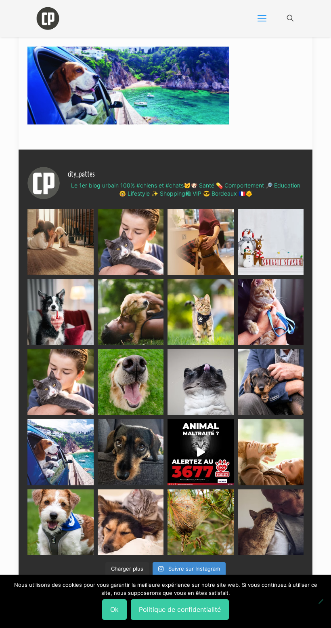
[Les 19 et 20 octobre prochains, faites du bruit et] (60, 382)
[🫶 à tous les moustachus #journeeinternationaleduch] (201, 382)
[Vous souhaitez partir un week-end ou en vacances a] (60, 452)
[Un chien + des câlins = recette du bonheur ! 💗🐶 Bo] (131, 382)
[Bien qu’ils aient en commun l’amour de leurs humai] (131, 522)
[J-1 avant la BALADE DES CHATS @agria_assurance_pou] (201, 312)
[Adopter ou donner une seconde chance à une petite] (271, 382)
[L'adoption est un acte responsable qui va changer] (131, 312)
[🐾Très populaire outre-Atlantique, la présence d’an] (201, 242)
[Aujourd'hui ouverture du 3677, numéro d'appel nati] (201, 452)
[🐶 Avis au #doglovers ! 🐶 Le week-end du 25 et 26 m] (60, 522)
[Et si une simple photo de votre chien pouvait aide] (60, 242)
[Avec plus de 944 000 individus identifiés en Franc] (271, 522)
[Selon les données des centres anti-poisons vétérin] (201, 522)
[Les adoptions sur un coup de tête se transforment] (60, 312)
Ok (114, 609)
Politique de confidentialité (180, 609)
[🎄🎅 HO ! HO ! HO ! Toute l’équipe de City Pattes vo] (271, 242)
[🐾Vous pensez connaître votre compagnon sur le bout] (131, 242)
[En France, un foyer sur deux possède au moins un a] (271, 452)
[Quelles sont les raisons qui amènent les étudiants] (271, 312)
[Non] (321, 601)
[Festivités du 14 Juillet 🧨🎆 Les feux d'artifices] (131, 452)
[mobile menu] (262, 18)
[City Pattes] (48, 18)
